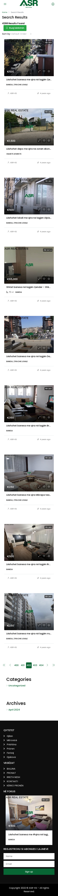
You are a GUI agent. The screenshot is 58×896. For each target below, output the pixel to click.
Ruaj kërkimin (16, 28)
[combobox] (21, 34)
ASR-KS (13, 93)
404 (41, 665)
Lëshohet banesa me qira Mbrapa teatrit (29, 495)
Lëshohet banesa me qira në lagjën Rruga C (31, 564)
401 (22, 665)
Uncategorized (16, 685)
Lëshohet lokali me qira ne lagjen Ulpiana (29, 217)
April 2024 (14, 709)
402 (29, 665)
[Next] (47, 665)
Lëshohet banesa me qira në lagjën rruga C (30, 633)
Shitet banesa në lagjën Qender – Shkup (29, 287)
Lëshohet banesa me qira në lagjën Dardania (31, 356)
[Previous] (4, 665)
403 (35, 665)
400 (16, 665)
